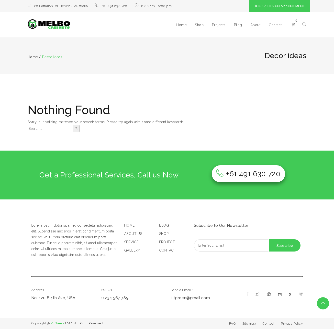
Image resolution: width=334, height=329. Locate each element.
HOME (129, 225)
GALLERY (132, 250)
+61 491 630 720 (253, 173)
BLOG (164, 225)
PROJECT (167, 242)
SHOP (164, 234)
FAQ (232, 323)
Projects (218, 25)
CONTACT (167, 250)
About (255, 25)
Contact (275, 25)
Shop (199, 25)
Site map (249, 323)
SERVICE (131, 242)
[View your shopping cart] (293, 25)
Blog (238, 25)
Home (181, 25)
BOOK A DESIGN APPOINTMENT (279, 6)
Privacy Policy (292, 323)
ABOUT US (133, 234)
